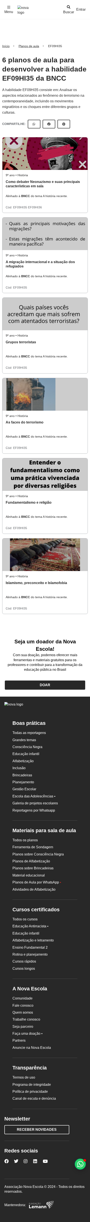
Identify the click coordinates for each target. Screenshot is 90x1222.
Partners (19, 1040)
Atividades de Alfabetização (33, 889)
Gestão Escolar (24, 789)
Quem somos (22, 1012)
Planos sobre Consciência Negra (38, 854)
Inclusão (19, 768)
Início (6, 46)
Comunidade (22, 998)
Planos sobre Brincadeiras (33, 868)
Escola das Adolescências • (33, 796)
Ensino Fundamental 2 (30, 947)
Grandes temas (24, 740)
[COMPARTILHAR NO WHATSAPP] (34, 124)
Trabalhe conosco (26, 1019)
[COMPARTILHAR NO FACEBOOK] (49, 124)
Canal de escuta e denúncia (34, 1098)
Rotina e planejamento (30, 954)
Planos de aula (29, 46)
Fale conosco (22, 1005)
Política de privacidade (30, 1091)
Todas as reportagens (29, 733)
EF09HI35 (20, 207)
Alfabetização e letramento (33, 940)
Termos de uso (23, 1077)
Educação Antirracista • (30, 926)
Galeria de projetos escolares (35, 803)
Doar (45, 685)
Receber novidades (37, 1129)
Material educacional (28, 875)
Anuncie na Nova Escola (31, 1047)
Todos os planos (25, 840)
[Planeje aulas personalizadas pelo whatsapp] (80, 1164)
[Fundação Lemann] (41, 1205)
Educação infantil (25, 754)
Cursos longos (23, 968)
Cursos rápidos (24, 961)
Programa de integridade (31, 1084)
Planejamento (23, 782)
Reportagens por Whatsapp (33, 810)
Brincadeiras (22, 775)
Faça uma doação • (27, 1033)
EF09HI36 (35, 207)
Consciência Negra (27, 747)
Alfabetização (23, 761)
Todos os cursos (25, 919)
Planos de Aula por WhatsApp (36, 882)
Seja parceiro (22, 1026)
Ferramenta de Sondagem (32, 847)
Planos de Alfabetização (31, 861)
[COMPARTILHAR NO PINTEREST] (63, 124)
